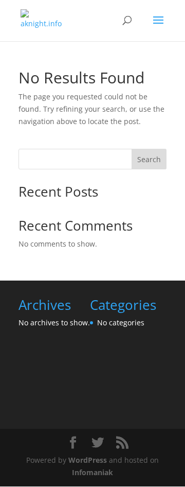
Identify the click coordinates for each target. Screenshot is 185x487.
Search (149, 159)
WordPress (87, 460)
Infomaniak (92, 472)
